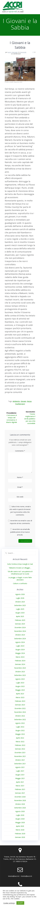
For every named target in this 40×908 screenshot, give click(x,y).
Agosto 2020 (20, 811)
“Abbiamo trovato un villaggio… (20, 568)
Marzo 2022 (20, 741)
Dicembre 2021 (20, 752)
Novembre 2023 (20, 668)
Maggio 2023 (20, 690)
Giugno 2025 (20, 613)
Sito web (20, 497)
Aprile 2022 (20, 738)
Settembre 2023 (20, 675)
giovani (23, 401)
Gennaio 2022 (20, 749)
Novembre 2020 (20, 800)
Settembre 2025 (20, 605)
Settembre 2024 (20, 638)
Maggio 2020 (20, 822)
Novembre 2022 (20, 712)
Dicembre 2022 (20, 708)
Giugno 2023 (20, 686)
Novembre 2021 (20, 756)
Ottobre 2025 (20, 602)
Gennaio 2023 (20, 705)
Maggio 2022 (20, 734)
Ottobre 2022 (20, 716)
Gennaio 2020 (20, 837)
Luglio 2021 (20, 771)
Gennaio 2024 (20, 664)
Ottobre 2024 (20, 635)
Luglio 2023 (20, 683)
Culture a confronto (20, 583)
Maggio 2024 (20, 653)
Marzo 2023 (20, 697)
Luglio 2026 (20, 598)
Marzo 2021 (20, 786)
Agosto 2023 (20, 679)
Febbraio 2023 (20, 701)
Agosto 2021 (20, 767)
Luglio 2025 (20, 609)
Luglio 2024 (20, 646)
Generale (23, 52)
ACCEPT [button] (20, 903)
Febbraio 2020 (20, 833)
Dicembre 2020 (20, 797)
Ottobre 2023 (20, 672)
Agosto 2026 (20, 594)
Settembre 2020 (20, 808)
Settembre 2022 (20, 719)
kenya (29, 401)
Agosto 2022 (20, 723)
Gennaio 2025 (20, 624)
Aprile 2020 (20, 826)
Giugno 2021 (20, 775)
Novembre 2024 (20, 631)
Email (20, 487)
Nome (20, 477)
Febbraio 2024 (20, 661)
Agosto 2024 (20, 642)
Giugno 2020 (20, 819)
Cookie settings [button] (9, 903)
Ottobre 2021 (20, 760)
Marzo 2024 (20, 657)
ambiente (16, 401)
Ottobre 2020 (20, 804)
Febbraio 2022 (20, 745)
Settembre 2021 (20, 764)
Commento (20, 451)
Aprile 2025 (20, 616)
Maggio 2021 (20, 778)
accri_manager (13, 52)
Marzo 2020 (20, 830)
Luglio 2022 (20, 727)
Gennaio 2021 (20, 793)
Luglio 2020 (20, 815)
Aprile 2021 (20, 782)
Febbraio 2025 (20, 620)
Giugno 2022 (20, 730)
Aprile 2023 (20, 694)
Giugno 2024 (20, 649)
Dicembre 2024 (20, 627)
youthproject (20, 404)
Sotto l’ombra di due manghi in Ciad (20, 564)
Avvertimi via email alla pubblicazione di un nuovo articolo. (20, 532)
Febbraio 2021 (20, 789)
